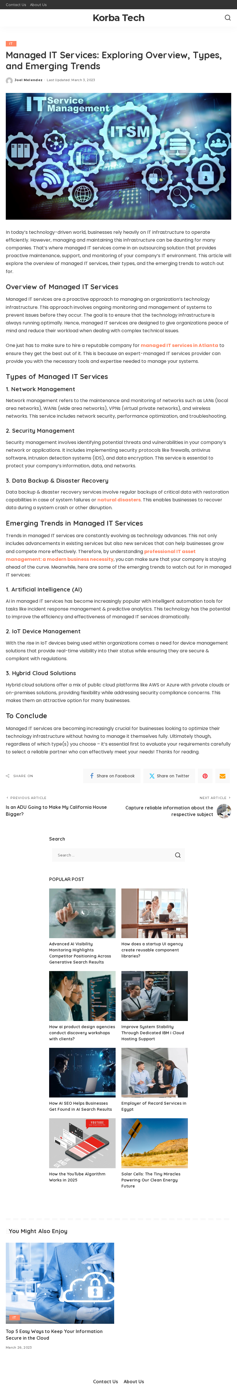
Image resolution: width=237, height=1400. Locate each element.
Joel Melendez (28, 80)
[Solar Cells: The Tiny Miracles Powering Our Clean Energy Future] (154, 1143)
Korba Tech (118, 17)
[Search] (227, 18)
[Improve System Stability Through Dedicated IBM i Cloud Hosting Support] (154, 996)
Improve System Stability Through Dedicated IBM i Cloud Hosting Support (152, 1032)
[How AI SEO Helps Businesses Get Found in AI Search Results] (82, 1073)
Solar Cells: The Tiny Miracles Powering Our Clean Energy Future (150, 1180)
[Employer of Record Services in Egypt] (154, 1073)
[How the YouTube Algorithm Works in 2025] (82, 1143)
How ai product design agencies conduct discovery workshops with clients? (82, 1032)
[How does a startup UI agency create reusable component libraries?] (154, 913)
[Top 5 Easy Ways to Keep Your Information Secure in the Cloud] (60, 1283)
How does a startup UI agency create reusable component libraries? (152, 950)
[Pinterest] (205, 776)
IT (11, 44)
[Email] (222, 776)
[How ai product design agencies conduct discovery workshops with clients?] (82, 996)
